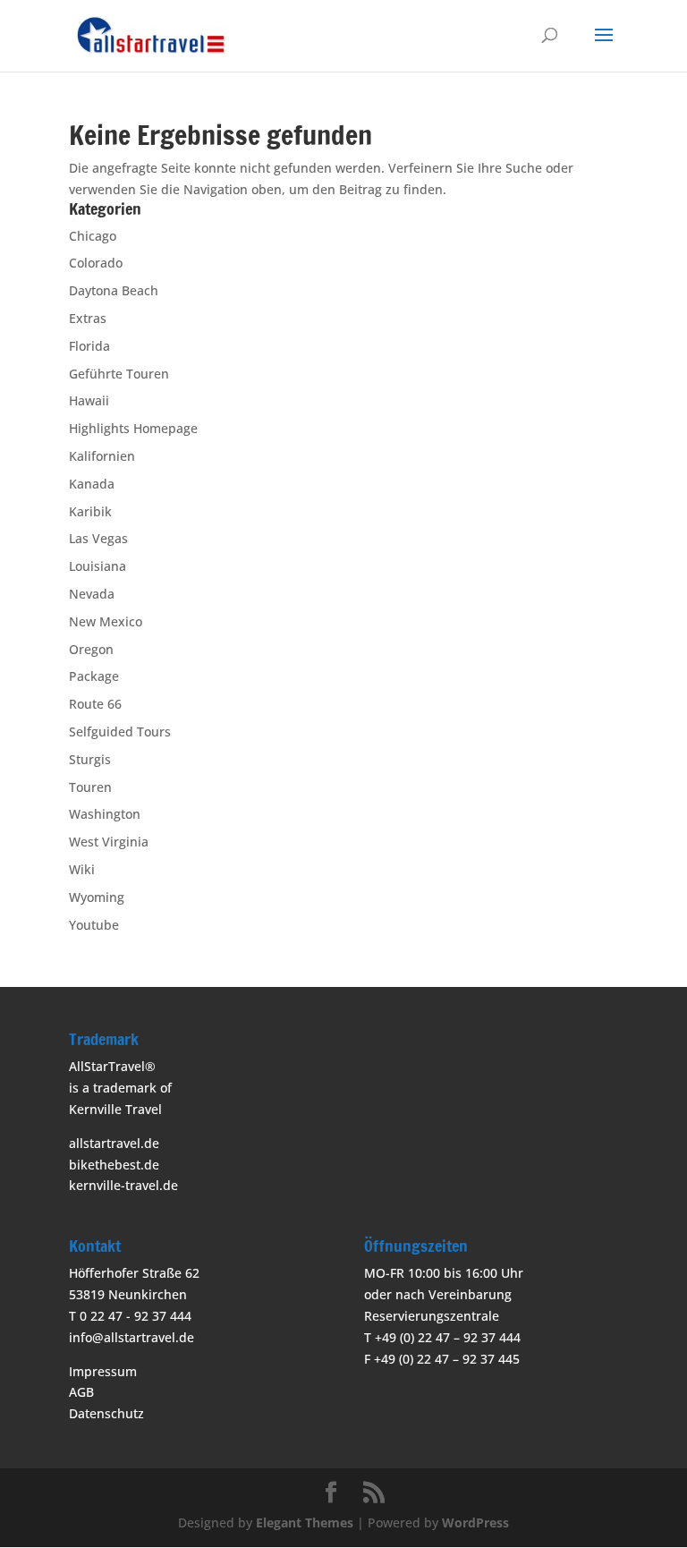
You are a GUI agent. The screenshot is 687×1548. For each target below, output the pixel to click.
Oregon (91, 649)
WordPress (475, 1522)
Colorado (96, 262)
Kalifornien (102, 455)
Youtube (94, 924)
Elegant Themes (304, 1522)
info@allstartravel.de (131, 1337)
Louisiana (97, 565)
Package (94, 676)
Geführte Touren (119, 373)
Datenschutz (106, 1413)
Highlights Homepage (133, 428)
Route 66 (95, 703)
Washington (104, 813)
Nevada (91, 593)
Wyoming (96, 897)
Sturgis (90, 759)
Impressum (103, 1371)
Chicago (92, 235)
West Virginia (108, 841)
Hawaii (89, 400)
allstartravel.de (114, 1143)
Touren (90, 786)
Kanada (91, 483)
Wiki (82, 869)
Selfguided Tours (120, 731)
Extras (87, 318)
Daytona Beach (113, 290)
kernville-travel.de (123, 1185)
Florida (89, 345)
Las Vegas (98, 538)
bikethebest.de (114, 1164)
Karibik (90, 511)
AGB (81, 1391)
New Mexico (105, 621)
